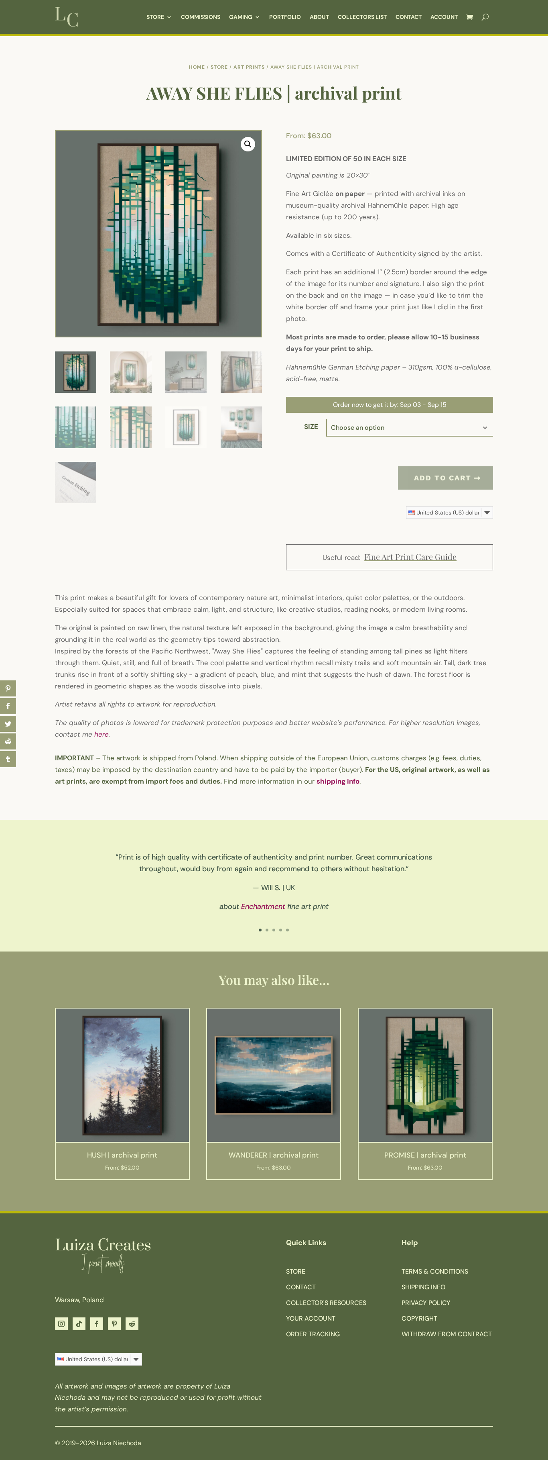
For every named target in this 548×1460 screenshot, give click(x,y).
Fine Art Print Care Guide (410, 556)
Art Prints (249, 67)
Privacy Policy (426, 1303)
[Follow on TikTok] (79, 1323)
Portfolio (285, 16)
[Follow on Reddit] (132, 1323)
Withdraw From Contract (447, 1334)
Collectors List (362, 16)
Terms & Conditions (435, 1271)
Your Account (310, 1318)
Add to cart (442, 478)
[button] (248, 144)
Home (197, 67)
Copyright (419, 1318)
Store (155, 16)
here (101, 734)
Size (311, 426)
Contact (409, 16)
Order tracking (313, 1334)
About (319, 16)
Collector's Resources (326, 1303)
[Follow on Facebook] (96, 1323)
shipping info (338, 781)
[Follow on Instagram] (61, 1323)
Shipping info (423, 1287)
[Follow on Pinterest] (114, 1323)
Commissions (200, 16)
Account (444, 16)
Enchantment (263, 906)
